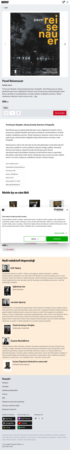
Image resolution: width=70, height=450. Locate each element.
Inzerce (4, 394)
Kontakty (5, 387)
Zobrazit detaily (59, 233)
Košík (64, 1)
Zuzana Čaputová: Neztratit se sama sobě (30, 361)
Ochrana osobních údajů (10, 406)
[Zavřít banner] (67, 210)
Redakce (5, 383)
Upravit (33, 239)
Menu (67, 2)
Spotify (25, 427)
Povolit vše (57, 239)
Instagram (42, 418)
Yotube (25, 423)
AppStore (8, 419)
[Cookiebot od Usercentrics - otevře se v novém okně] (55, 210)
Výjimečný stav (19, 287)
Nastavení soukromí (9, 409)
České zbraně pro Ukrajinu (24, 325)
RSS (3, 398)
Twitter (39, 418)
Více (35, 96)
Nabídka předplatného (10, 390)
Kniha (6, 108)
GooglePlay (8, 423)
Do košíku (61, 113)
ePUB (8, 427)
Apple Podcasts (25, 419)
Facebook (35, 418)
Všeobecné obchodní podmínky (13, 402)
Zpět (6, 8)
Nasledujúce (65, 44)
